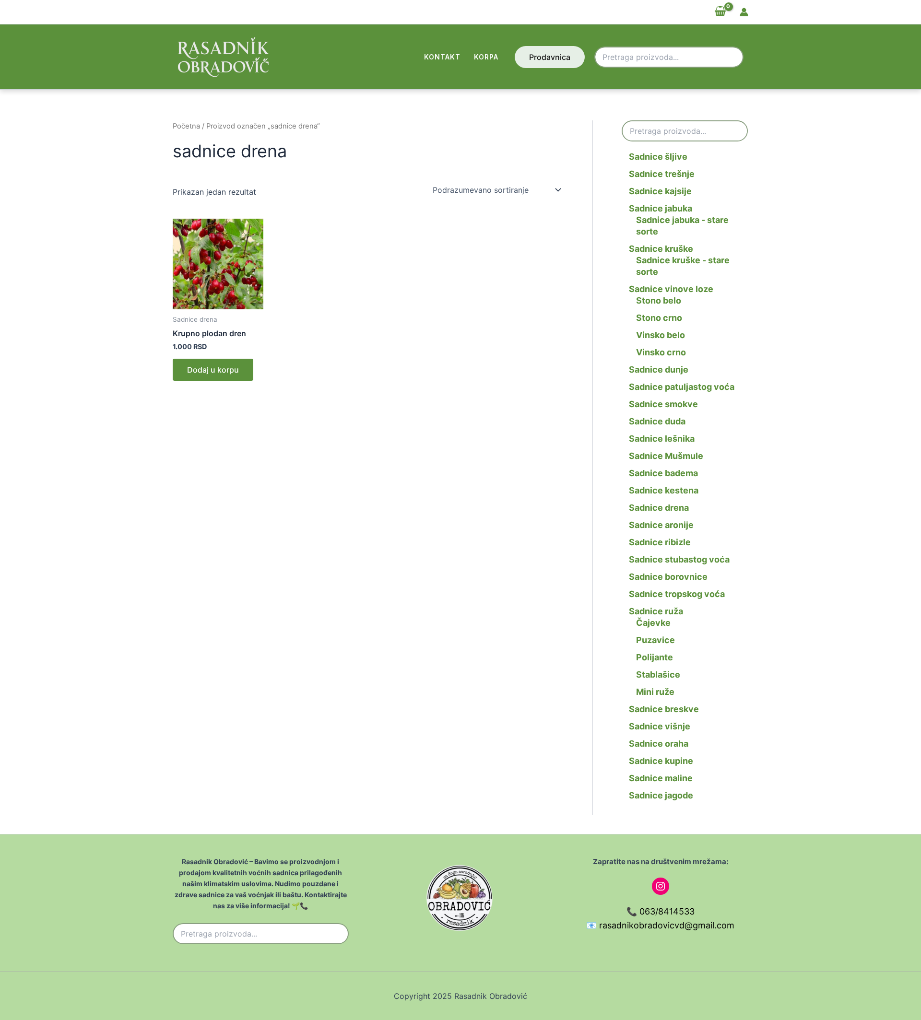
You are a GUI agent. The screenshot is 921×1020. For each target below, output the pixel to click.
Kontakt (442, 57)
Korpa (486, 57)
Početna (186, 126)
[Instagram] (660, 886)
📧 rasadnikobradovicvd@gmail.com (660, 925)
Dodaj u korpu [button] (213, 370)
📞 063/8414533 (660, 911)
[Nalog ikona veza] (744, 12)
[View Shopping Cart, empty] (720, 12)
